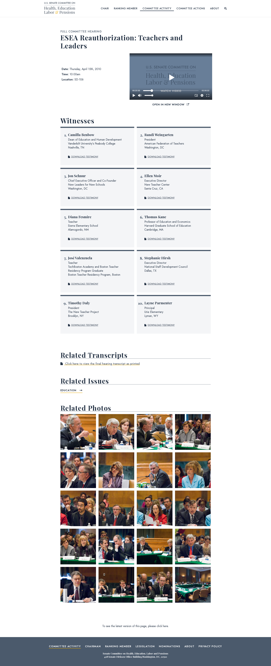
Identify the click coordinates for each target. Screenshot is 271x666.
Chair (105, 8)
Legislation (145, 646)
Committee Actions (190, 8)
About (214, 8)
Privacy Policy (210, 646)
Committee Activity (157, 8)
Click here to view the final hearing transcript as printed (102, 364)
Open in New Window (168, 104)
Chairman (93, 646)
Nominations (169, 646)
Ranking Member (125, 8)
